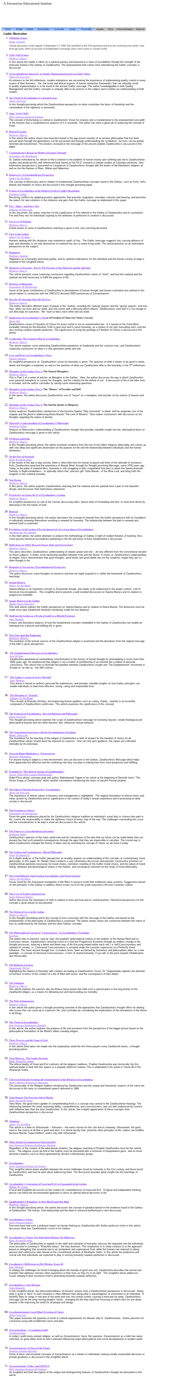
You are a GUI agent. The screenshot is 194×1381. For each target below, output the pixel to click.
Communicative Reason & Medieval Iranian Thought (37, 152)
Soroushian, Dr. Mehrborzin (23, 156)
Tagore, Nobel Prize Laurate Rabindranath (30, 774)
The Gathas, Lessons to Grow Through (30, 677)
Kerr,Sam (13, 935)
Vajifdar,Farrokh (17, 1333)
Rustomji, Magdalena (20, 756)
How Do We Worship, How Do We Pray (30, 299)
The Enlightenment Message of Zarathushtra (34, 653)
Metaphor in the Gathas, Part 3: (26, 404)
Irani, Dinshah (16, 619)
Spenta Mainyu (17, 582)
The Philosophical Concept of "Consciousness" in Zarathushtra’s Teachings (49, 932)
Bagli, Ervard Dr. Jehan (21, 1100)
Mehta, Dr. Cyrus (18, 1187)
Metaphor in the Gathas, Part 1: (26, 371)
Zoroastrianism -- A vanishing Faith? (28, 1330)
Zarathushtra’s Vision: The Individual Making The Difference (42, 1237)
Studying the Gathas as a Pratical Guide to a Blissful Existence (42, 615)
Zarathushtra (16, 1163)
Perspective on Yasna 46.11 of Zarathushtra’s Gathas (37, 495)
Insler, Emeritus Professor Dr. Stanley (27, 1166)
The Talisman (16, 983)
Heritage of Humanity (21, 284)
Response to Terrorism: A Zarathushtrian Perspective (37, 567)
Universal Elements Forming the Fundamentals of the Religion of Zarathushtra (51, 1079)
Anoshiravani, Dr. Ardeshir (22, 532)
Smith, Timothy (17, 41)
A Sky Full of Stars (19, 55)
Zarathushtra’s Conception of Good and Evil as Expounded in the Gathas (48, 1184)
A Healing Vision (18, 38)
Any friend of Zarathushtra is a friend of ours (33, 98)
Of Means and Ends (19, 438)
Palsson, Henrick (17, 358)
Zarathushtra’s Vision (21, 1219)
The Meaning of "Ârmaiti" (24, 695)
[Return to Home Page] (8, 30)
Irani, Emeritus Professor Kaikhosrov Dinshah (32, 1145)
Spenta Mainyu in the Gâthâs (24, 600)
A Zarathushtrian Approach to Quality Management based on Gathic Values (49, 73)
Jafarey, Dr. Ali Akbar (19, 178)
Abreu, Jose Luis (17, 101)
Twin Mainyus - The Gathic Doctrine (28, 1058)
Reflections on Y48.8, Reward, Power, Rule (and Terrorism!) (41, 545)
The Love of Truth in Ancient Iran (27, 893)
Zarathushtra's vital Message (24, 1285)
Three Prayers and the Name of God (28, 1040)
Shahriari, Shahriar (18, 256)
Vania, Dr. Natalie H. (19, 855)
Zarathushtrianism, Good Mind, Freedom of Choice (36, 1312)
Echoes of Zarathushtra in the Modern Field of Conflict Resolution (44, 190)
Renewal (13, 511)
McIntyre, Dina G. (18, 225)
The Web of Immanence (21, 1001)
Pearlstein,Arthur (17, 834)
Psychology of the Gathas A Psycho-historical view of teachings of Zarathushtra (51, 529)
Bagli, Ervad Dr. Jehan (20, 459)
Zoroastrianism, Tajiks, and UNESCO (29, 1366)
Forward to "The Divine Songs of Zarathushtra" (36, 771)
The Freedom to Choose (21, 810)
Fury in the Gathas (19, 234)
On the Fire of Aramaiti (21, 456)
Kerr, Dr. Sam (16, 656)
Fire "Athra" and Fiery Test (24, 206)
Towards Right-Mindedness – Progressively (32, 753)
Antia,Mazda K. (17, 1288)
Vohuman (14, 1121)
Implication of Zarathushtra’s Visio (28, 317)
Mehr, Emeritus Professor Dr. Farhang (28, 1369)
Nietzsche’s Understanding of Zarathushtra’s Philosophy (39, 423)
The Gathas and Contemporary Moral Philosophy (35, 852)
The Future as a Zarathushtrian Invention (31, 831)
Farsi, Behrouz (17, 680)
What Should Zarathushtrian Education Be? (32, 1142)
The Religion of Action (21, 965)
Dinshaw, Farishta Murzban (23, 1351)
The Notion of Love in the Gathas (26, 911)
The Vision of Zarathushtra (23, 1022)
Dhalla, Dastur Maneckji (21, 604)
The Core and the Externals (25, 635)
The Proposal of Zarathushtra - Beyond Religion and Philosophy (43, 713)
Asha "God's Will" (19, 113)
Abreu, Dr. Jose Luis (19, 76)
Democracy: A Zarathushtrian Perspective (31, 175)
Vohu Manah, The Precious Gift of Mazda (31, 1097)
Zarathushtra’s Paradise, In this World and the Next (39, 1201)
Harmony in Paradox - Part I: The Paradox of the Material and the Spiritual (49, 267)
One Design (15, 480)
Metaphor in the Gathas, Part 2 (25, 389)
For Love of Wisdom (20, 221)
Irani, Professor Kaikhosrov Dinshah (27, 1025)
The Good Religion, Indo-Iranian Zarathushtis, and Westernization (44, 875)
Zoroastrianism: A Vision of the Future (29, 1348)
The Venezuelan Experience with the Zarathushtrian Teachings (42, 732)
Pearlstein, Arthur (18, 194)
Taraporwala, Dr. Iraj (19, 968)
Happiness (14, 252)
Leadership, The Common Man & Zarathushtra (34, 338)
